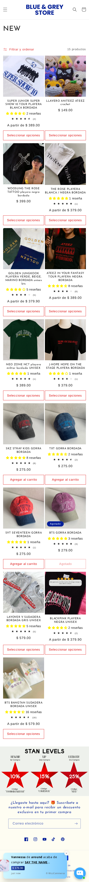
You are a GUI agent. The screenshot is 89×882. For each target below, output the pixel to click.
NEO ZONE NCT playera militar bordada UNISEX (23, 366)
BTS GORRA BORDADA (65, 532)
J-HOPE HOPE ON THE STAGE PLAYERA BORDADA (65, 366)
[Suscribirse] (76, 823)
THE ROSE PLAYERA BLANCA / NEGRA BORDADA (65, 191)
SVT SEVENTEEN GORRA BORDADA (23, 534)
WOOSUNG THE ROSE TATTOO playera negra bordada (23, 192)
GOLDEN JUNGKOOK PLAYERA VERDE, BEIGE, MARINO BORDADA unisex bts (23, 278)
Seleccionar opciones (23, 135)
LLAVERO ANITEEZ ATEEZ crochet (65, 103)
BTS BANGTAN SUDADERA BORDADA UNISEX (23, 704)
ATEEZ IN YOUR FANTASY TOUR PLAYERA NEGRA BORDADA (65, 277)
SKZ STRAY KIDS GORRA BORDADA (23, 450)
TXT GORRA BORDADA (65, 448)
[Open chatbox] (80, 873)
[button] (5, 9)
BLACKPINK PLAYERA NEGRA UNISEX (65, 620)
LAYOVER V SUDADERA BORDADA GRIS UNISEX (23, 619)
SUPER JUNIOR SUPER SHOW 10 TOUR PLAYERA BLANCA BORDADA (23, 104)
